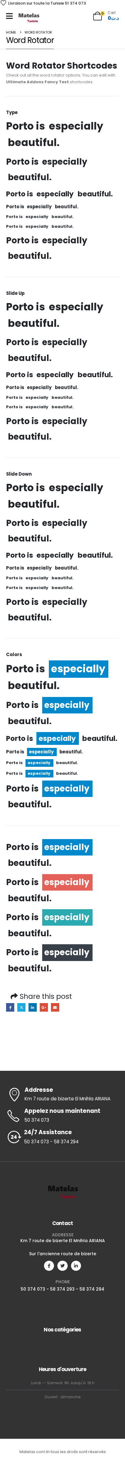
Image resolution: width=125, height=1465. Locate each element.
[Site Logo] (29, 17)
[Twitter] (62, 1266)
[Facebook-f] (49, 1266)
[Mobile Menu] (9, 16)
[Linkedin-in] (76, 1266)
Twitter (21, 1007)
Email (55, 1007)
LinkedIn (33, 1007)
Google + (44, 1007)
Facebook (10, 1007)
